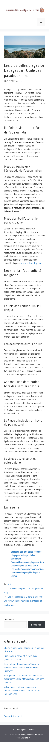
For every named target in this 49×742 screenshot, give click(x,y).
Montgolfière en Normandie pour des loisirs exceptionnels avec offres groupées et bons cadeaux (24, 679)
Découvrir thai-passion (14, 716)
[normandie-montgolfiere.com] (24, 10)
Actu (10, 584)
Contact (32, 729)
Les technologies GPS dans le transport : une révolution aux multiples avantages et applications (24, 600)
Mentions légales (20, 729)
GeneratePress (26, 737)
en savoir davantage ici (30, 263)
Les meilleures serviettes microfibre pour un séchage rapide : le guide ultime (27, 572)
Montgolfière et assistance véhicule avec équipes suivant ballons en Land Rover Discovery (22, 667)
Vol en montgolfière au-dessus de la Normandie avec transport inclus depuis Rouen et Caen (22, 690)
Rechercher (9, 619)
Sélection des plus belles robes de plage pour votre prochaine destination (26, 555)
